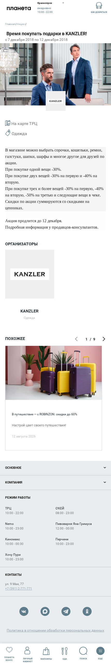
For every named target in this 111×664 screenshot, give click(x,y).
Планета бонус (9, 658)
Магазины (46, 659)
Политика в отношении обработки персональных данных (55, 630)
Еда (65, 659)
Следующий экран (103, 339)
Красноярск (44, 3)
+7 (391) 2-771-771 (18, 588)
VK (23, 611)
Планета (18, 8)
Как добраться (99, 12)
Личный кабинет (28, 660)
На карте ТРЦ (23, 123)
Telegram (65, 611)
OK (87, 611)
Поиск (83, 659)
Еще (100, 657)
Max (45, 611)
